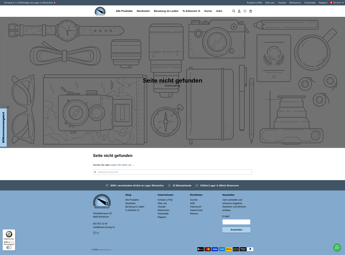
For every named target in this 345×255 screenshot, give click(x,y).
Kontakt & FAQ (254, 2)
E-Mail (226, 216)
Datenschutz (196, 210)
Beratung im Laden (166, 11)
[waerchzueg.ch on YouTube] (97, 233)
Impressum (195, 206)
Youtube (282, 2)
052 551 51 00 (100, 223)
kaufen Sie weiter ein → (122, 165)
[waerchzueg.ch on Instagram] (94, 233)
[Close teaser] (8, 107)
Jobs (219, 11)
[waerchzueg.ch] (100, 11)
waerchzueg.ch (104, 250)
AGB (192, 203)
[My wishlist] (245, 11)
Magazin (323, 2)
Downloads (310, 2)
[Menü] (13, 231)
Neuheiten (143, 11)
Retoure (194, 213)
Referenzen (295, 2)
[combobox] (172, 172)
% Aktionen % (191, 11)
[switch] (9, 247)
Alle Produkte (132, 200)
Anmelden (236, 229)
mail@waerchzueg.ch (104, 227)
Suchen (194, 200)
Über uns (270, 2)
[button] (3, 127)
